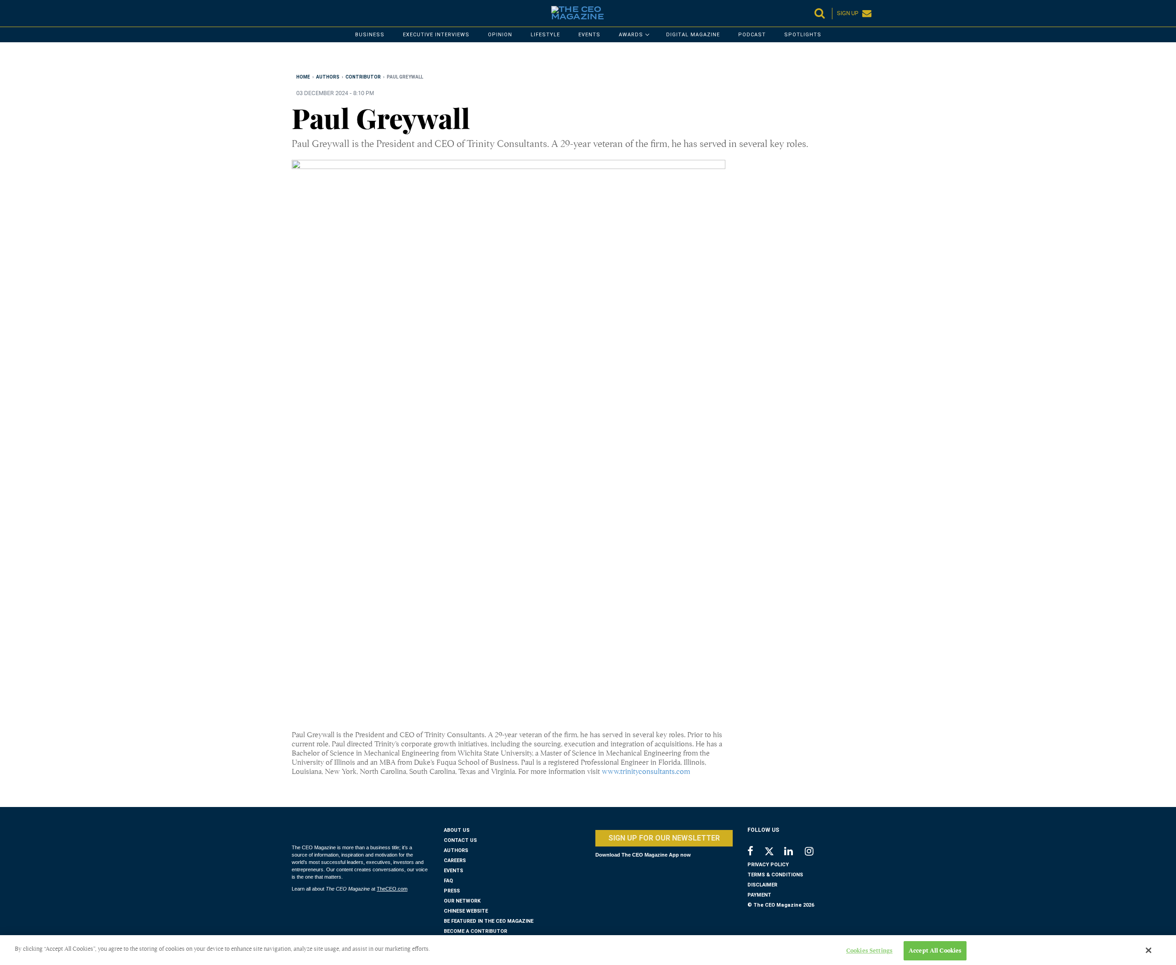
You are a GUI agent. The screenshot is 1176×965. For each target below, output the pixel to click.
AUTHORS (456, 850)
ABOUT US (456, 830)
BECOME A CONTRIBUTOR (475, 931)
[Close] (1149, 950)
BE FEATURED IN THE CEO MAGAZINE (488, 921)
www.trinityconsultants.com (646, 771)
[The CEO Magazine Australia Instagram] (815, 852)
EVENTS (453, 871)
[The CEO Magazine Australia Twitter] (773, 853)
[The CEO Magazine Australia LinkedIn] (794, 852)
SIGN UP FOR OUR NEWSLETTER (664, 838)
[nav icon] (296, 13)
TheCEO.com (392, 889)
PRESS (452, 891)
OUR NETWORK (462, 901)
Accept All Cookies (935, 950)
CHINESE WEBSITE (466, 911)
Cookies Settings (869, 950)
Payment (759, 895)
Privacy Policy (768, 865)
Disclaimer (762, 885)
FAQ (448, 881)
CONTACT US (460, 840)
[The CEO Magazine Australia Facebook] (755, 852)
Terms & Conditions (775, 875)
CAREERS (455, 860)
